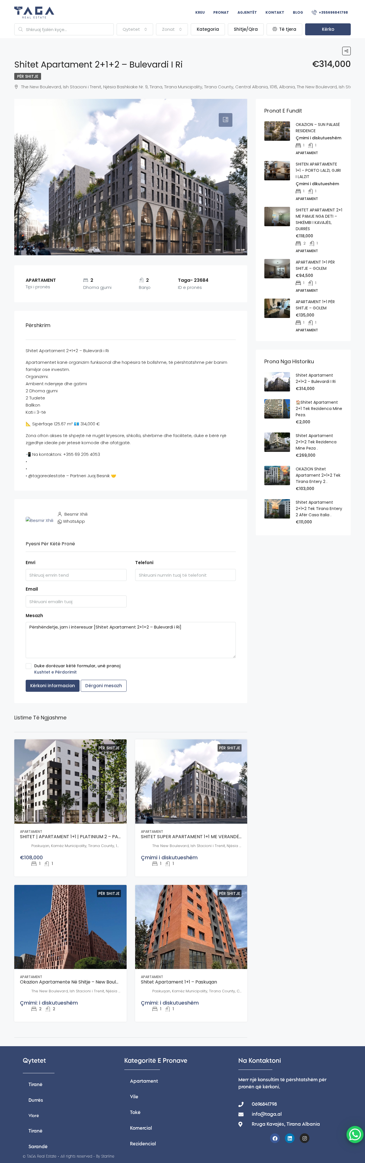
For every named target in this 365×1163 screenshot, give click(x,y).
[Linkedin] (290, 1138)
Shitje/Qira (246, 29)
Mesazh (34, 616)
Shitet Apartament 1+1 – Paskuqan (179, 982)
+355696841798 (333, 12)
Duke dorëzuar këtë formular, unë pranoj (77, 669)
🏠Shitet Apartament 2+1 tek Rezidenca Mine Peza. (319, 408)
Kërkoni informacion (52, 686)
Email (32, 589)
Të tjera (287, 29)
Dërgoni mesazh (103, 686)
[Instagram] (304, 1138)
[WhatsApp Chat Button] (355, 1134)
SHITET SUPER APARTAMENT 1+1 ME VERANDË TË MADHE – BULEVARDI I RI (220, 836)
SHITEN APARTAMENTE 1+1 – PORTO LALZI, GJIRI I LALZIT (318, 170)
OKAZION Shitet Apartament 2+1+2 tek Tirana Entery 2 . (318, 475)
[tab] (225, 120)
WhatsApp (74, 521)
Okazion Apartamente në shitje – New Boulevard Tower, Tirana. (90, 982)
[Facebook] (275, 1138)
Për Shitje (27, 76)
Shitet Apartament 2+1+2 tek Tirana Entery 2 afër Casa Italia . (319, 508)
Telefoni (144, 563)
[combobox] (135, 29)
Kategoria (208, 29)
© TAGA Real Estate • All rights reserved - (68, 1156)
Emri (30, 563)
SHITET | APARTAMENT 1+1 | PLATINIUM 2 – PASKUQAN (78, 836)
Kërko (328, 29)
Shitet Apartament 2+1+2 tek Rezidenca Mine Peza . (316, 442)
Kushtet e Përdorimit (55, 672)
